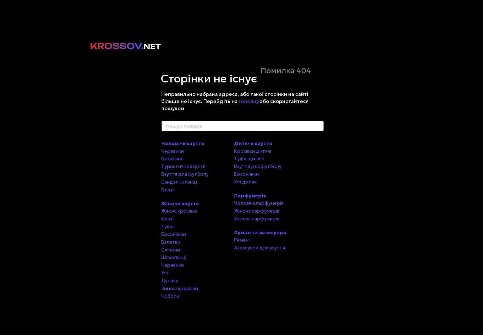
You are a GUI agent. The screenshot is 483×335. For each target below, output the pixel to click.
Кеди (167, 190)
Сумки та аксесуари (260, 232)
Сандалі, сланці (179, 182)
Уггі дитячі (245, 182)
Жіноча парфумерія (256, 211)
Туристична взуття (183, 166)
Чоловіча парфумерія (259, 203)
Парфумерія (250, 195)
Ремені (242, 240)
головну (249, 101)
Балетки (170, 242)
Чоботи (170, 296)
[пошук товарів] (318, 126)
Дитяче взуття (253, 143)
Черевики (172, 151)
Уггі (164, 273)
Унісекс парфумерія (256, 219)
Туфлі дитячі (249, 159)
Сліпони (170, 250)
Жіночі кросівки (179, 211)
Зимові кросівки (179, 288)
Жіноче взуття (180, 203)
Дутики (170, 281)
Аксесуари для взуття (259, 248)
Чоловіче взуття (182, 143)
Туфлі (168, 227)
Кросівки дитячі (252, 151)
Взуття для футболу (185, 174)
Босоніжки (173, 234)
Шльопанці (174, 257)
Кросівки (171, 159)
